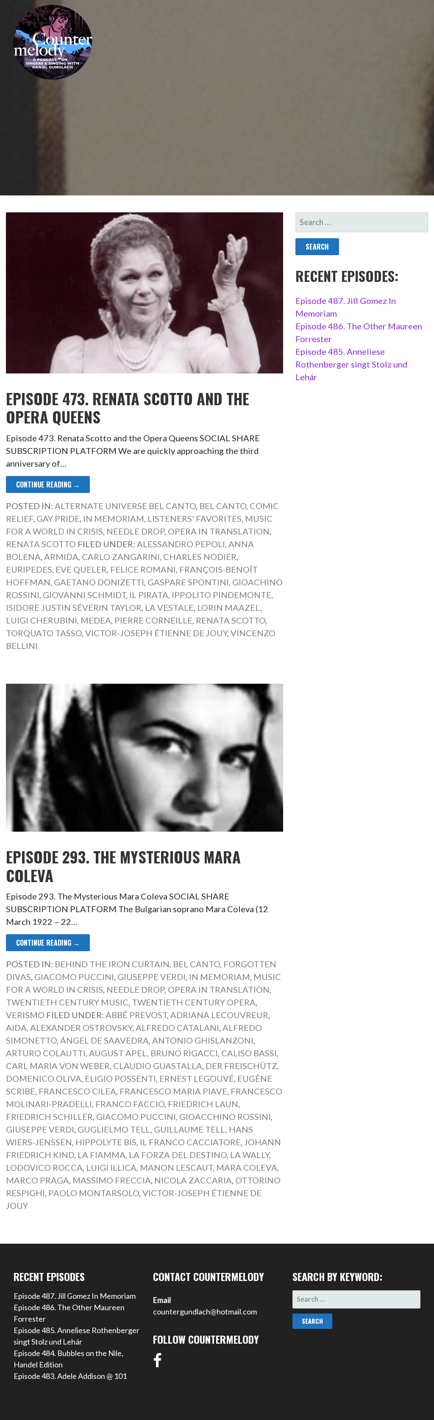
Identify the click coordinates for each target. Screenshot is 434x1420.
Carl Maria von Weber (58, 1066)
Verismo (25, 1015)
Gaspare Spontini (188, 582)
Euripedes (29, 569)
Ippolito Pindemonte (221, 595)
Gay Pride (58, 518)
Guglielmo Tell (114, 1129)
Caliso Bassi (249, 1053)
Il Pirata (148, 595)
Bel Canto (222, 506)
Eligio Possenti (120, 1078)
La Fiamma (101, 1155)
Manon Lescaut (176, 1167)
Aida (16, 1027)
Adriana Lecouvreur (219, 1015)
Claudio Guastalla (157, 1066)
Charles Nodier (199, 556)
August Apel (118, 1053)
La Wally (249, 1155)
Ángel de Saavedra (104, 1040)
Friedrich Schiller (49, 1116)
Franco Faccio (129, 1104)
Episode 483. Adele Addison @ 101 (70, 1376)
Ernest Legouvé (196, 1078)
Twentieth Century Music (67, 1002)
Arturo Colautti (46, 1053)
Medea (96, 620)
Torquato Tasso (44, 633)
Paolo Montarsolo (93, 1193)
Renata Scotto (41, 544)
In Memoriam (113, 518)
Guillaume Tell (189, 1129)
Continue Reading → (48, 484)
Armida (61, 556)
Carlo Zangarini (121, 556)
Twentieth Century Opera (194, 1002)
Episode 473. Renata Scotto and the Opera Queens (127, 407)
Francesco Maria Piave (173, 1091)
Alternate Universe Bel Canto (125, 506)
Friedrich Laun (203, 1104)
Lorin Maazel (228, 607)
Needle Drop (135, 531)
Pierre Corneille (153, 620)
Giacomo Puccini (74, 977)
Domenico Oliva (43, 1078)
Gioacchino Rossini (225, 1116)
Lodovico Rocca (44, 1167)
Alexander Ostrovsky (81, 1027)
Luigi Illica (111, 1167)
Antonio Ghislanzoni (202, 1040)
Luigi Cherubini (41, 620)
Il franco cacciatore (190, 1142)
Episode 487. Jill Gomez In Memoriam (75, 1295)
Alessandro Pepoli (181, 544)
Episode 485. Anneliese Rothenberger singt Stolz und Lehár (351, 364)
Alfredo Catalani (177, 1027)
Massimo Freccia (111, 1180)
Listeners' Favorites (194, 518)
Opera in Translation (219, 531)
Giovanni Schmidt (84, 595)
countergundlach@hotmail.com (205, 1311)
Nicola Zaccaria (193, 1180)
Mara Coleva (246, 1167)
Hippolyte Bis (105, 1142)
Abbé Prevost (136, 1015)
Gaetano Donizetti (99, 582)
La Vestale (169, 607)
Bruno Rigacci (184, 1053)
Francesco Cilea (77, 1091)
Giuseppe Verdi (151, 977)
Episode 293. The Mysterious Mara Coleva (123, 865)
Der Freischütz (241, 1066)
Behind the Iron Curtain (112, 964)
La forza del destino (178, 1155)
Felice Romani (143, 569)
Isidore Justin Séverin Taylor (74, 607)
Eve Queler (81, 569)
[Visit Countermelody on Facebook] (157, 1363)
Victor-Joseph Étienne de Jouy (156, 633)
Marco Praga (37, 1180)
